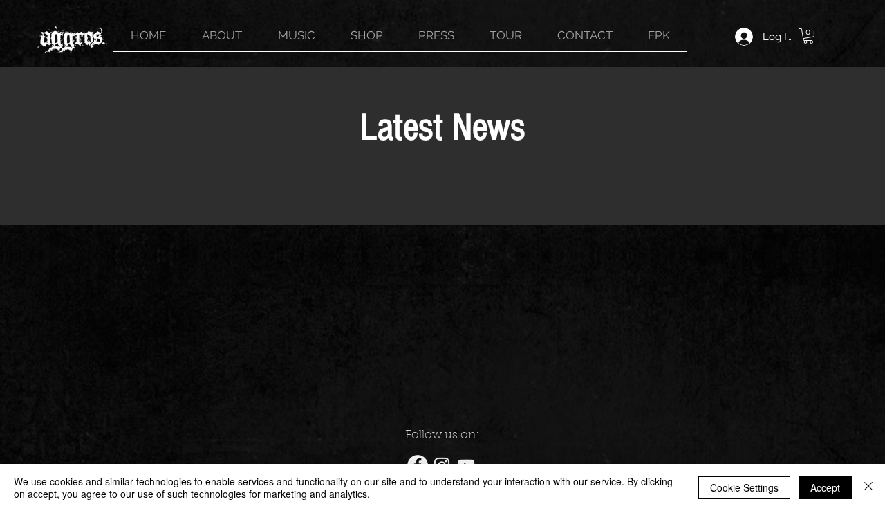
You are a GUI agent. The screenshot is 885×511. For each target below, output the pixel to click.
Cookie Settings (744, 487)
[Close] (868, 487)
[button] (808, 36)
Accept (825, 487)
